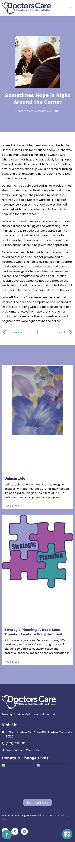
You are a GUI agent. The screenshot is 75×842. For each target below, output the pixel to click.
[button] (70, 8)
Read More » (12, 506)
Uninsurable (14, 478)
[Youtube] (24, 831)
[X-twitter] (14, 831)
